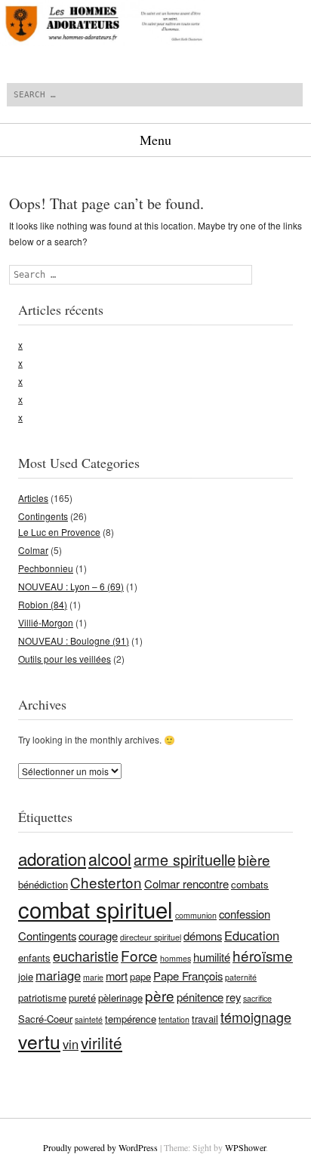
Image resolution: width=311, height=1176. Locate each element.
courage (98, 936)
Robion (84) (42, 604)
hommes (175, 958)
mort (117, 976)
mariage (58, 975)
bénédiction (43, 884)
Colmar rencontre (186, 883)
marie (93, 977)
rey (233, 997)
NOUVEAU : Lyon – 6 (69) (71, 586)
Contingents (43, 515)
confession (244, 914)
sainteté (89, 1019)
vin (71, 1044)
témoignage (255, 1017)
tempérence (130, 1018)
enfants (34, 957)
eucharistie (86, 955)
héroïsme (262, 955)
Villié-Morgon (45, 622)
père (159, 995)
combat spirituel (95, 909)
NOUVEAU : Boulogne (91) (73, 640)
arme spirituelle (185, 859)
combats (250, 884)
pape (140, 976)
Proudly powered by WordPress (100, 1147)
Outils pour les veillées (64, 658)
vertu (39, 1041)
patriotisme (42, 997)
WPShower (245, 1147)
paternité (241, 977)
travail (205, 1018)
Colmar (33, 549)
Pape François (188, 976)
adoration (52, 858)
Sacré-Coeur (45, 1018)
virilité (101, 1042)
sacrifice (257, 998)
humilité (211, 957)
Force (139, 955)
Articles (33, 497)
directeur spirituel (150, 937)
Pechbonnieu (45, 568)
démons (202, 936)
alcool (109, 858)
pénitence (200, 997)
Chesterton (106, 882)
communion (196, 915)
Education (251, 935)
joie (25, 976)
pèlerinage (120, 997)
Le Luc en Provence (59, 531)
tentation (174, 1019)
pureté (82, 997)
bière (254, 859)
